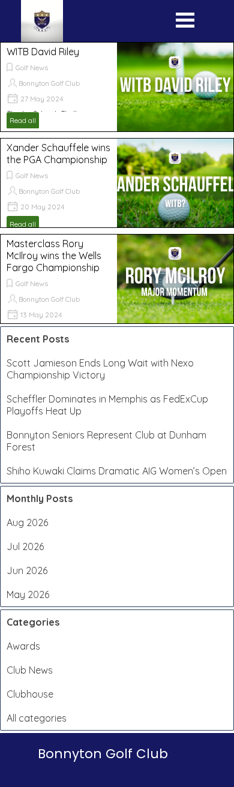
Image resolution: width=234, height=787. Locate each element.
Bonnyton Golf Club (49, 83)
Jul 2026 (25, 546)
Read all (23, 120)
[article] (117, 87)
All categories (37, 718)
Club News (30, 670)
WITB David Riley (43, 52)
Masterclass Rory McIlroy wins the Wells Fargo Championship (54, 256)
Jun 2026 (27, 570)
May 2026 (28, 594)
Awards (23, 646)
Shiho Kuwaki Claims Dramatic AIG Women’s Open (117, 471)
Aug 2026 (27, 522)
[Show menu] (185, 23)
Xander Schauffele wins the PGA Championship (58, 154)
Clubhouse (30, 694)
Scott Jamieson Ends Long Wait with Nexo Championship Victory (100, 369)
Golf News (32, 67)
